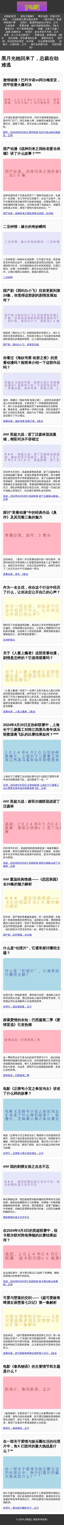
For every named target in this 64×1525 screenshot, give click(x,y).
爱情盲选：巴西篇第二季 (16, 1075)
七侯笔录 (10, 25)
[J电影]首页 (10, 16)
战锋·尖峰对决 (13, 32)
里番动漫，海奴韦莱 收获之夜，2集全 (23, 421)
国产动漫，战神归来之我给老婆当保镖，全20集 (28, 213)
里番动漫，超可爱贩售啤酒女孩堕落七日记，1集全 (30, 1353)
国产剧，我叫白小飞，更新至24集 (21, 344)
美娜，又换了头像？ (48, 28)
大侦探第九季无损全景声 (25, 19)
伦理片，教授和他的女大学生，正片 (39, 22)
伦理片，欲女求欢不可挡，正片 (41, 32)
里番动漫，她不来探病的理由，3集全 (39, 25)
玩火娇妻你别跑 (46, 41)
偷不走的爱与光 (39, 44)
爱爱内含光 (47, 38)
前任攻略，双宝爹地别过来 (22, 38)
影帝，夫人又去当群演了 (17, 35)
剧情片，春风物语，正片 (16, 1428)
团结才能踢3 (27, 16)
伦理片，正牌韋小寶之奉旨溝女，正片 (23, 1153)
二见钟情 (8, 277)
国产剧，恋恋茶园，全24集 (17, 935)
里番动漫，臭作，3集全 (15, 574)
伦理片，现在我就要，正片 (17, 1006)
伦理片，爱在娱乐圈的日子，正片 (21, 1508)
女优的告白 (9, 639)
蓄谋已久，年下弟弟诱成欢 (19, 28)
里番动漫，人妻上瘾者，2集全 (19, 711)
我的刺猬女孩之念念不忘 (16, 1217)
